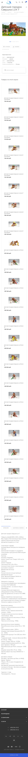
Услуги (3, 721)
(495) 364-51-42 (14, 729)
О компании (5, 717)
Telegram (10, 736)
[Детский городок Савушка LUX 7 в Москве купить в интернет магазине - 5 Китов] (14, 29)
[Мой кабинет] (22, 2)
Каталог (4, 709)
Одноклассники (18, 736)
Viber (22, 736)
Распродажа (5, 713)
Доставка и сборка (18, 527)
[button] (10, 41)
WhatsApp (14, 740)
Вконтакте (6, 736)
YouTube (14, 736)
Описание (6, 527)
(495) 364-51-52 (14, 727)
